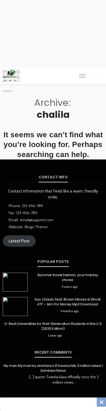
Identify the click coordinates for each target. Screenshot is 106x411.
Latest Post (19, 241)
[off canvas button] (82, 76)
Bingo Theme (36, 226)
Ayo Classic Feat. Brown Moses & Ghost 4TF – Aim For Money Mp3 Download (68, 302)
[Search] (96, 76)
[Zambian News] (11, 76)
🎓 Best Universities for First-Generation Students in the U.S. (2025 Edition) (53, 326)
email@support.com (37, 219)
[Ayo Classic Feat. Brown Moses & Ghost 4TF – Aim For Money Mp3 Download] (15, 306)
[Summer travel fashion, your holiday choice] (15, 282)
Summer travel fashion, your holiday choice (67, 277)
